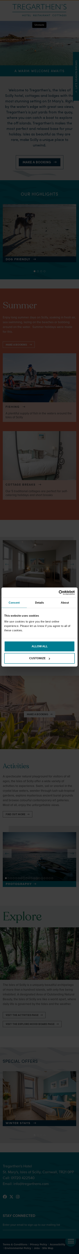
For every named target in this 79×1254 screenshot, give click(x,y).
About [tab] (65, 602)
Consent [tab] (14, 602)
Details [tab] (39, 602)
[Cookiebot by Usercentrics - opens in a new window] (59, 592)
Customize (37, 658)
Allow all (40, 646)
